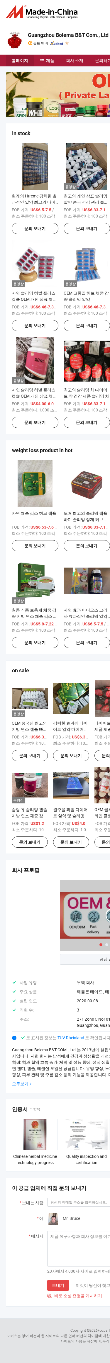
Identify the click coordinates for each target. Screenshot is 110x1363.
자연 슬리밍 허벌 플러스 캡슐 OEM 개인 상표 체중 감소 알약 (34, 299)
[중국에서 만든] (43, 12)
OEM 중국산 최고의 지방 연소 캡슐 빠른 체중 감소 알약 (29, 729)
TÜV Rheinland (70, 1037)
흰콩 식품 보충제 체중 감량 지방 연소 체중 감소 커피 (34, 616)
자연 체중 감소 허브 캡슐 (34, 513)
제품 (50, 60)
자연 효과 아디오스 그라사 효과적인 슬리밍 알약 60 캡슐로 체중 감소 (85, 616)
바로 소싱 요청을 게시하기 (74, 1295)
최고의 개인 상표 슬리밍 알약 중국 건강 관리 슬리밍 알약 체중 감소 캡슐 (86, 202)
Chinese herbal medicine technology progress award (35, 1162)
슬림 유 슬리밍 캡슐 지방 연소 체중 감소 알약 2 (29, 816)
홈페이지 (20, 60)
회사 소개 (74, 60)
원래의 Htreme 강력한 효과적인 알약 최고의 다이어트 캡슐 (34, 202)
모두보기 (20, 1083)
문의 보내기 (35, 228)
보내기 (58, 1285)
